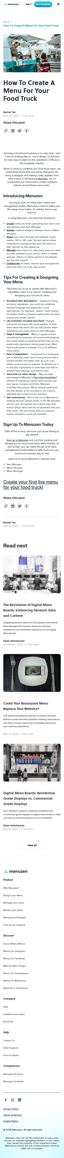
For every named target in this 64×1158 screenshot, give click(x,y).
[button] (58, 4)
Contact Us (9, 1040)
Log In (28, 4)
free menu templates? (45, 377)
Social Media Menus (14, 943)
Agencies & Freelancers (15, 988)
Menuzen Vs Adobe (13, 1081)
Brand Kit (8, 1021)
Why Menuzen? (11, 888)
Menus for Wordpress (14, 980)
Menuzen (43, 178)
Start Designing (43, 4)
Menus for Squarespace (16, 973)
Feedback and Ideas (14, 1014)
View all (32, 845)
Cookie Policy (10, 1121)
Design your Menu (13, 895)
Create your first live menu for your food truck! (30, 484)
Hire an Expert (11, 1055)
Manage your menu (13, 902)
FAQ (5, 1006)
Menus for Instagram (14, 951)
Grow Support (10, 1047)
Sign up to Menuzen (17, 440)
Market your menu (13, 910)
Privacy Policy (11, 1109)
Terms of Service (12, 1115)
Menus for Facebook (14, 958)
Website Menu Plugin (14, 965)
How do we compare (14, 924)
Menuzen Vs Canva (13, 1074)
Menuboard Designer (14, 917)
